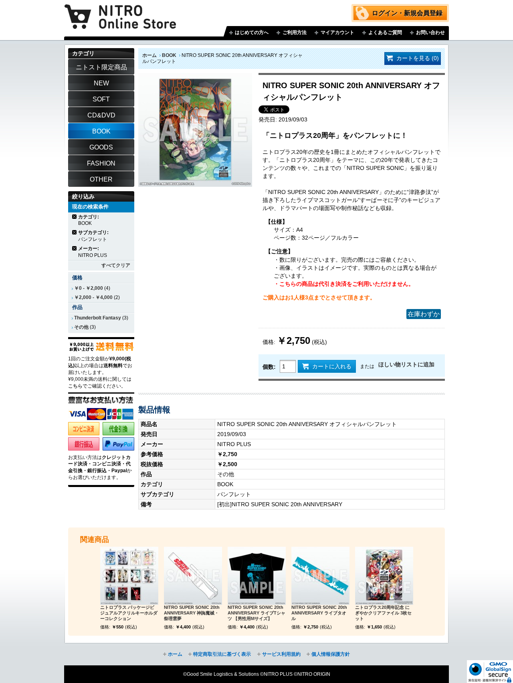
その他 (81, 327)
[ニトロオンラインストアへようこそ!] (120, 11)
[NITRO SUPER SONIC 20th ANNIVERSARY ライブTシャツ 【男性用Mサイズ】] (257, 576)
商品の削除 (74, 216)
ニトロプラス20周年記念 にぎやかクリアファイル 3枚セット (383, 613)
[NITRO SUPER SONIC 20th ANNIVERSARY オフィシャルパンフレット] (195, 77)
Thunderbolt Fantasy (97, 318)
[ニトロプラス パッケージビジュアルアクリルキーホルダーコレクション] (129, 576)
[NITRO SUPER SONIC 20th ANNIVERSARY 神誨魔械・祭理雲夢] (193, 576)
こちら (75, 386)
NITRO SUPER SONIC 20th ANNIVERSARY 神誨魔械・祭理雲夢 (192, 613)
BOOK (169, 55)
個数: (269, 367)
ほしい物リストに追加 (406, 364)
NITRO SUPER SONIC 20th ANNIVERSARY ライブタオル (319, 613)
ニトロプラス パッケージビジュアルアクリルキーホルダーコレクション (129, 613)
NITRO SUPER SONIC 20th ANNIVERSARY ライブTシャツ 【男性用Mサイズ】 (256, 613)
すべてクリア (115, 265)
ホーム (149, 55)
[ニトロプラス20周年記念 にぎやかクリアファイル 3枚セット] (384, 576)
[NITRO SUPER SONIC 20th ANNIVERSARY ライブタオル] (320, 576)
